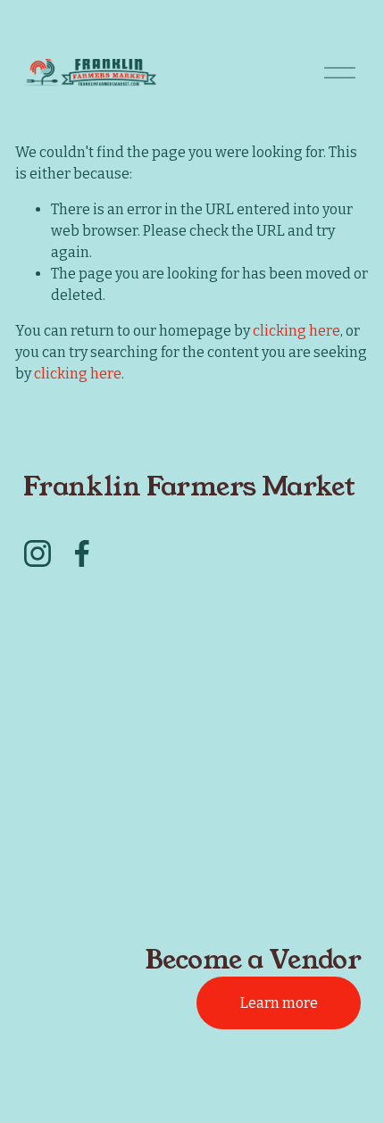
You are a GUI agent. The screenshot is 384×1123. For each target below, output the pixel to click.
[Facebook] (82, 553)
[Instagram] (37, 553)
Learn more (279, 1002)
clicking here (296, 330)
